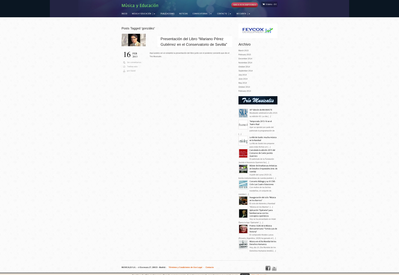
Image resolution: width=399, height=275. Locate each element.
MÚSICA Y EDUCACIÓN (141, 14)
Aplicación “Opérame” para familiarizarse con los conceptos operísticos (261, 213)
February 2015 (244, 55)
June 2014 (243, 79)
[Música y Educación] (141, 6)
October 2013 (244, 87)
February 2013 (244, 91)
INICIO (124, 14)
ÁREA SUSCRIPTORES (244, 5)
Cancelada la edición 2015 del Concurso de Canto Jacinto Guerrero (262, 153)
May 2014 (242, 83)
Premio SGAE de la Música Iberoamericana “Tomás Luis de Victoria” (263, 229)
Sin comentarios (134, 62)
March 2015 (243, 50)
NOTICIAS (183, 14)
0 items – (271, 4)
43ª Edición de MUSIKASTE (261, 110)
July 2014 (242, 75)
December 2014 (245, 59)
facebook (267, 268)
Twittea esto (132, 67)
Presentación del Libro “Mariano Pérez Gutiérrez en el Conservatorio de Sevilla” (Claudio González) (194, 44)
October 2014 (244, 67)
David (133, 71)
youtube (274, 268)
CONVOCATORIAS (200, 14)
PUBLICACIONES (168, 14)
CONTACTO (222, 14)
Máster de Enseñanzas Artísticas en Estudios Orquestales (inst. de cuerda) (263, 169)
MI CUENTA (241, 14)
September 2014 (245, 71)
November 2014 (245, 63)
